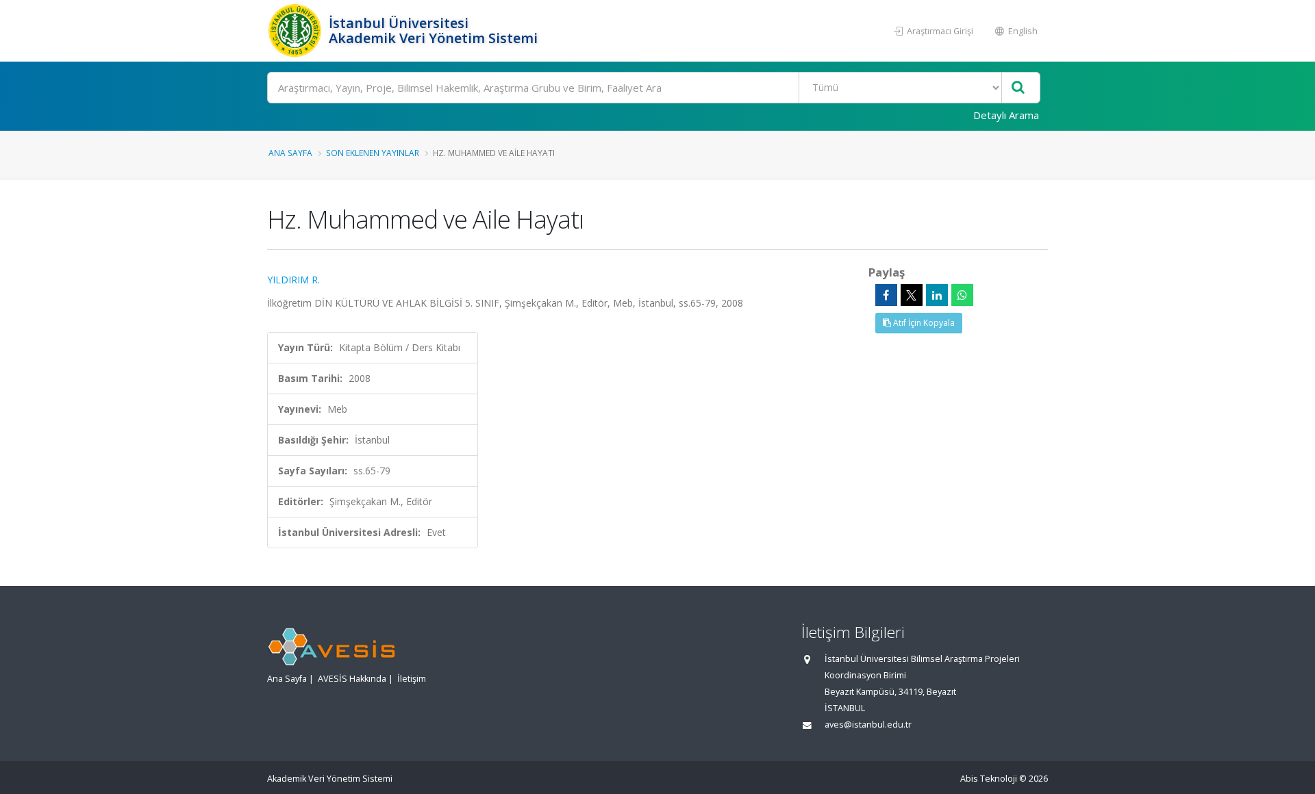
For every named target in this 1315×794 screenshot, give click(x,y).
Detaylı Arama (1006, 115)
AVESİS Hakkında (352, 678)
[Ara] (1018, 88)
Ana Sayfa (290, 152)
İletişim (411, 678)
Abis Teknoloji (988, 778)
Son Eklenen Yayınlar (372, 152)
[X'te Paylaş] (912, 295)
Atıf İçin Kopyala (923, 323)
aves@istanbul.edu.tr (868, 724)
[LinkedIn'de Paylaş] (937, 295)
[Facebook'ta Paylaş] (886, 295)
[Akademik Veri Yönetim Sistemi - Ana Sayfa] (296, 31)
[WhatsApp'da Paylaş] (962, 295)
